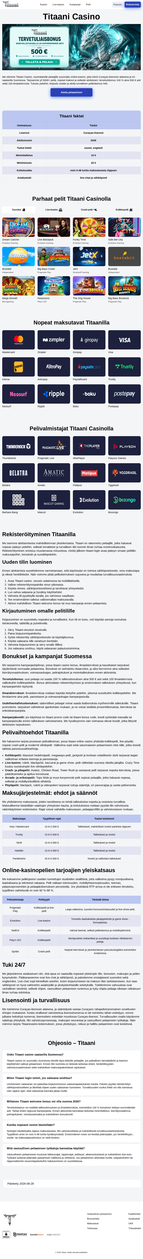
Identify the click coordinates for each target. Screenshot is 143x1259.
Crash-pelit (87, 210)
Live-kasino (52, 210)
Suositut (16, 210)
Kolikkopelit (122, 210)
